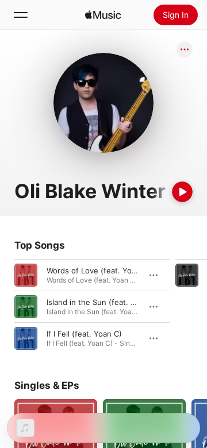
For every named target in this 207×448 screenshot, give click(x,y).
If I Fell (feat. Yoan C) (84, 333)
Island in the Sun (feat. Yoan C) (103, 302)
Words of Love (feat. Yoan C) (99, 270)
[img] (103, 15)
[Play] (182, 191)
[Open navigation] (20, 15)
